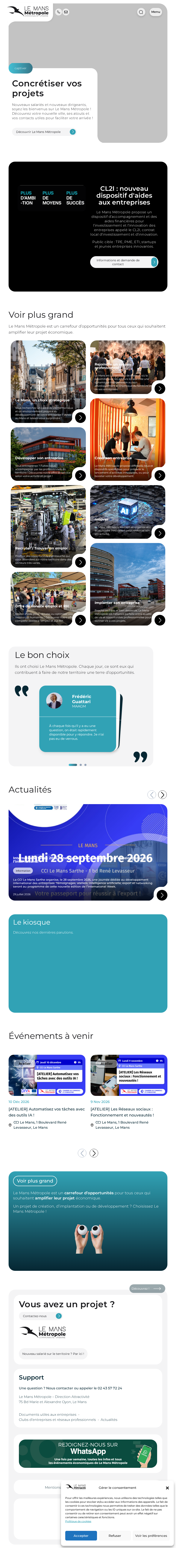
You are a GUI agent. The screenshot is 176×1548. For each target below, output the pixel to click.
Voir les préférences (151, 1536)
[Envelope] (65, 12)
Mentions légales (59, 1487)
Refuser (115, 1536)
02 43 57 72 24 (110, 1388)
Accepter (81, 1536)
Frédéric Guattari (81, 699)
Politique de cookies (78, 1521)
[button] (167, 1488)
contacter (64, 1388)
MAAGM (79, 706)
